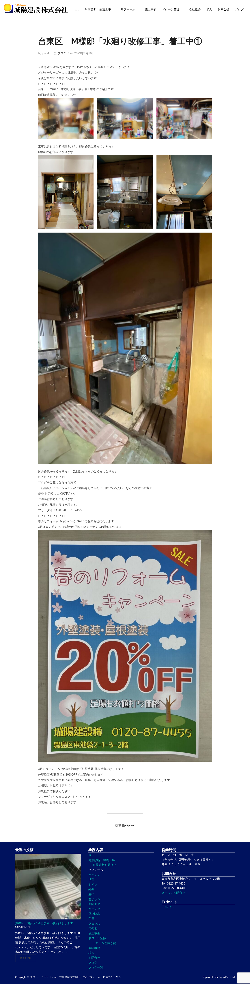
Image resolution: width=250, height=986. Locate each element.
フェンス (94, 923)
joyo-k (46, 53)
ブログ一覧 (95, 967)
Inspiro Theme (210, 977)
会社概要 (195, 9)
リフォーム (128, 9)
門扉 (91, 918)
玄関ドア (94, 904)
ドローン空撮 (171, 9)
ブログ (239, 9)
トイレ (92, 884)
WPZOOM (229, 977)
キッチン (94, 874)
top (76, 9)
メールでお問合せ (173, 892)
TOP (91, 855)
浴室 (91, 879)
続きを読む (28, 957)
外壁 (91, 889)
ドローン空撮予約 (104, 943)
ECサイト (168, 907)
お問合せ (223, 9)
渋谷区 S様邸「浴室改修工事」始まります (44, 923)
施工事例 (150, 9)
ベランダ (94, 908)
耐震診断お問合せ (104, 864)
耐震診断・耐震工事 (98, 9)
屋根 (91, 894)
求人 (209, 9)
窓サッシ (94, 899)
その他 (92, 928)
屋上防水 (94, 913)
